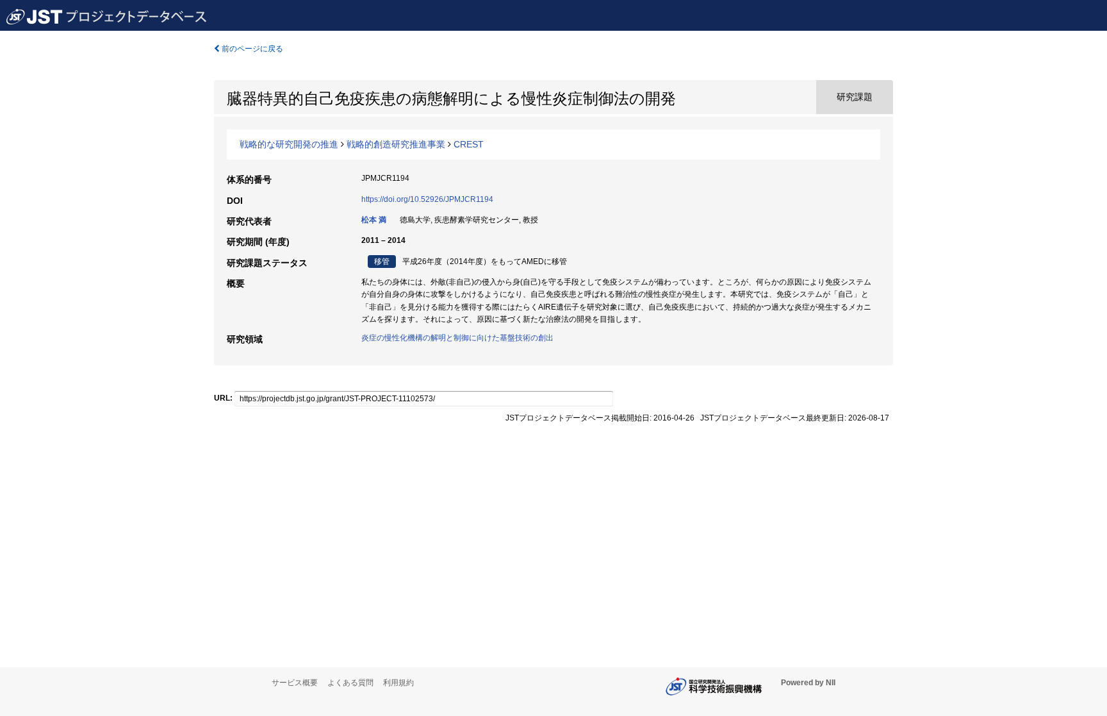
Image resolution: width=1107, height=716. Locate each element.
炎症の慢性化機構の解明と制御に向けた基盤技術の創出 (457, 337)
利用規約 (398, 682)
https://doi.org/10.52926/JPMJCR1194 (427, 199)
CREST (469, 144)
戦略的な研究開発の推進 (289, 144)
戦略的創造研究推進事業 (396, 144)
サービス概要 (295, 682)
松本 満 (373, 219)
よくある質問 (350, 682)
